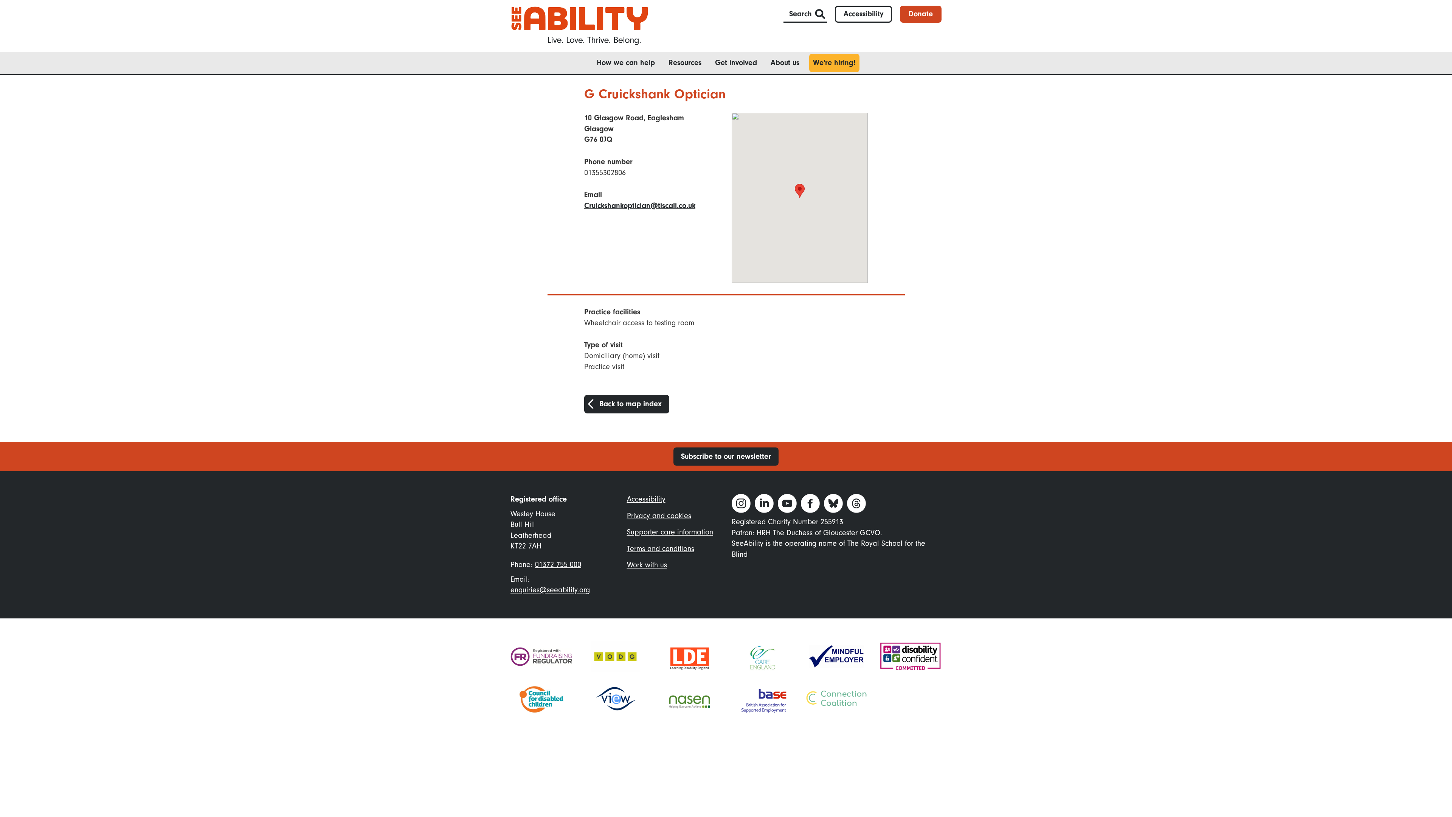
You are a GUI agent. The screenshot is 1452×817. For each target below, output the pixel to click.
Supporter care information (670, 532)
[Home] (579, 25)
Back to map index (630, 403)
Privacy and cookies (659, 515)
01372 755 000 (558, 564)
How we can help (626, 62)
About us (785, 62)
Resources (685, 62)
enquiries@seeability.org (550, 590)
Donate (921, 13)
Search (800, 13)
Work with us (647, 565)
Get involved (736, 62)
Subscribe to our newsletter (726, 456)
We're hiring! (834, 62)
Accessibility (863, 13)
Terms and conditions (660, 548)
